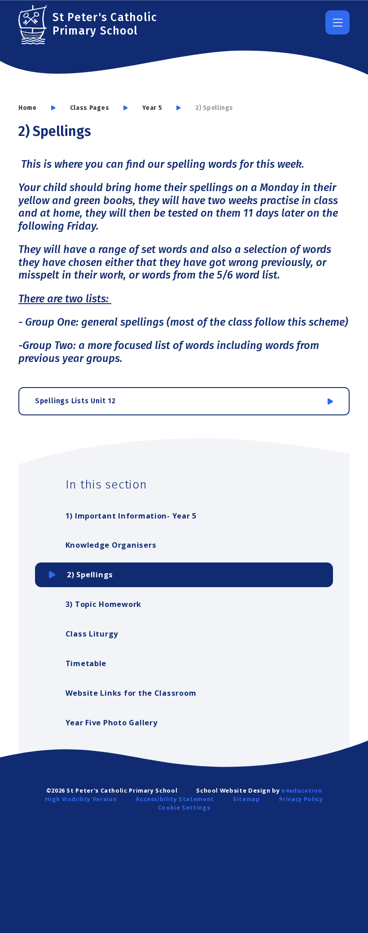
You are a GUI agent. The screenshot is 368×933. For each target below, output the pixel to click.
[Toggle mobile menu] (337, 22)
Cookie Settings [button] (184, 807)
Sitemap (246, 799)
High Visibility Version (81, 799)
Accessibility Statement (175, 799)
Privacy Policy (301, 799)
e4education (301, 790)
